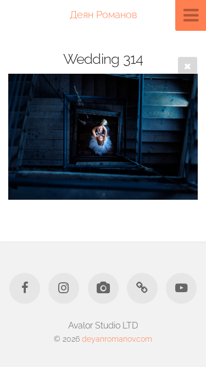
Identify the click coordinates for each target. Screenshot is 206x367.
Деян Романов (103, 14)
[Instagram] (63, 288)
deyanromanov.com (117, 338)
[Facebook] (24, 288)
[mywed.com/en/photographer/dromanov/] (142, 288)
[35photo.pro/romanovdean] (102, 288)
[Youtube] (181, 288)
